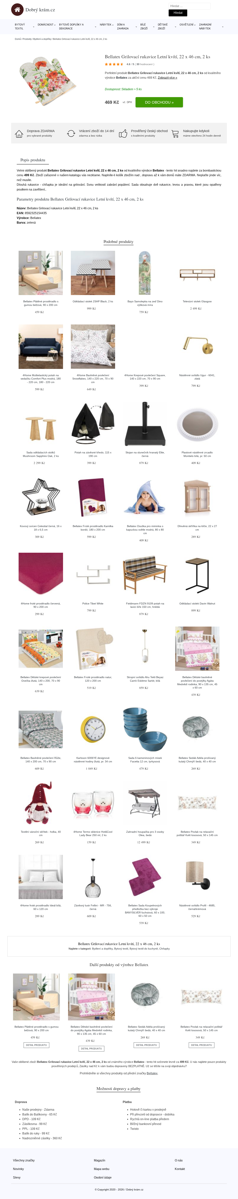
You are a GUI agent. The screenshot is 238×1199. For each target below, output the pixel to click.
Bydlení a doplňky (42, 39)
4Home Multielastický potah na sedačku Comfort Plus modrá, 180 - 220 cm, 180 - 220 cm (41, 379)
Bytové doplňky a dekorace (71, 26)
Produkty (27, 39)
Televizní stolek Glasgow (197, 301)
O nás (179, 1160)
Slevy (16, 1177)
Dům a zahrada (123, 26)
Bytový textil (20, 26)
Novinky (18, 1169)
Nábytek (105, 24)
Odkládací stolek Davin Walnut (197, 603)
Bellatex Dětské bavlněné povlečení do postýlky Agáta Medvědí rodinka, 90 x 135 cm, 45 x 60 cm (91, 1030)
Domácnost (45, 24)
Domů (18, 39)
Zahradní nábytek (205, 26)
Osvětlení (186, 24)
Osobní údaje (103, 1177)
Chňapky (164, 948)
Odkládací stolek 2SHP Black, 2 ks (93, 301)
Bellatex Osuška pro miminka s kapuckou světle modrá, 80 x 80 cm (145, 529)
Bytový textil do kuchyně (144, 948)
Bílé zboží (144, 26)
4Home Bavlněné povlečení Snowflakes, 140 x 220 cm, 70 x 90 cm (92, 379)
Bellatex (121, 77)
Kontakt (180, 1169)
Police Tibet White (92, 603)
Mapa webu (101, 1169)
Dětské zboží (163, 26)
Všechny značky (24, 1160)
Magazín (99, 1160)
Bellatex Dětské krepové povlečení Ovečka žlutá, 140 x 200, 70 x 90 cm (40, 681)
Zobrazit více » (167, 77)
